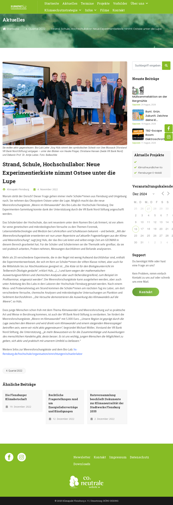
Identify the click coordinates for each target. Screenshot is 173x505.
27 (148, 209)
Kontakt (119, 10)
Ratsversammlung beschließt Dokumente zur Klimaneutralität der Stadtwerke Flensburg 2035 (106, 403)
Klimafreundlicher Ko (150, 167)
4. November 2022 (47, 189)
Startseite (51, 3)
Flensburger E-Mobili (150, 173)
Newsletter (81, 457)
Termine (87, 3)
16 (135, 229)
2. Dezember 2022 (104, 418)
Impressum (118, 457)
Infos (89, 10)
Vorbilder (120, 3)
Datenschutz (139, 457)
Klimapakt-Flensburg (17, 189)
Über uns (137, 3)
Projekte (103, 3)
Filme (104, 10)
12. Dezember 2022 (63, 418)
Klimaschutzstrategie (61, 10)
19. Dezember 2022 (20, 406)
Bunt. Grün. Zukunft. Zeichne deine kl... (156, 116)
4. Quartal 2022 (35, 29)
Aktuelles (69, 3)
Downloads (81, 464)
